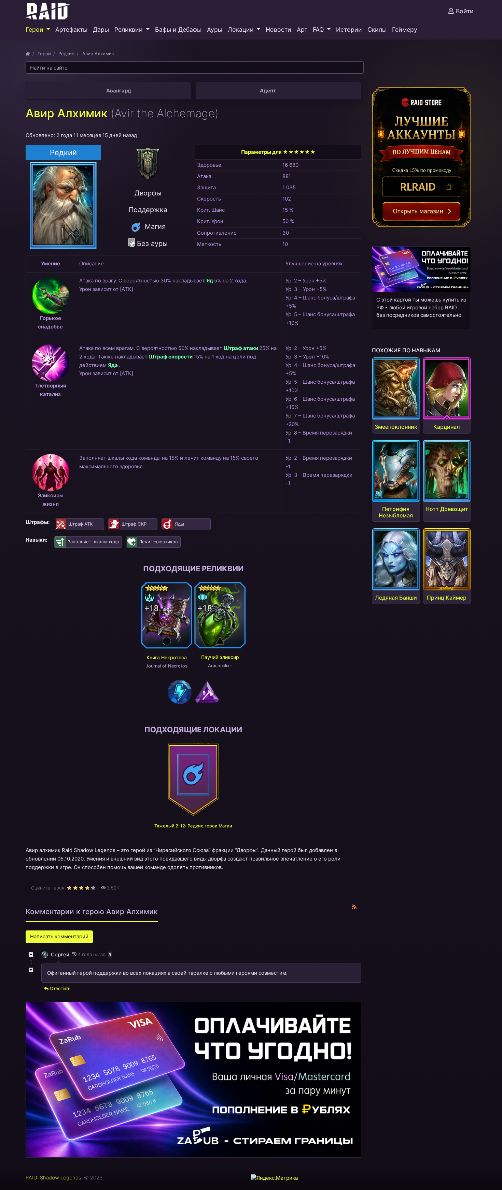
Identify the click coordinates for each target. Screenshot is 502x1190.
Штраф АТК (80, 524)
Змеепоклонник (396, 426)
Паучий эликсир (220, 657)
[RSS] (354, 907)
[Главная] (28, 53)
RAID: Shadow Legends (53, 1177)
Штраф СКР (134, 524)
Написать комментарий (59, 936)
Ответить (59, 988)
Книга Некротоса (167, 657)
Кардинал (446, 426)
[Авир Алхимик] (63, 204)
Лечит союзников (158, 541)
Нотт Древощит (447, 508)
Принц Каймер (446, 597)
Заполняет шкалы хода (93, 541)
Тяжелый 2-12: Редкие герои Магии (193, 825)
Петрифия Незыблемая (396, 512)
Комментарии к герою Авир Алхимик (92, 911)
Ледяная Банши (396, 597)
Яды (179, 524)
